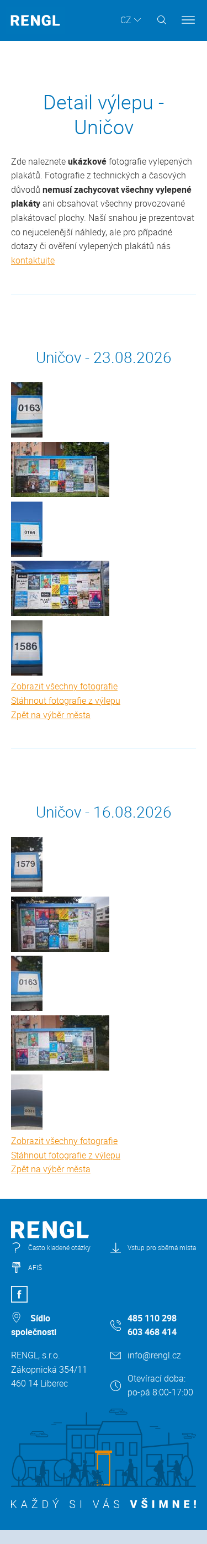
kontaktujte (33, 260)
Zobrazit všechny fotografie (64, 686)
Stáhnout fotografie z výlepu (65, 700)
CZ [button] (125, 20)
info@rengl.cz (154, 1355)
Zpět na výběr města (51, 715)
